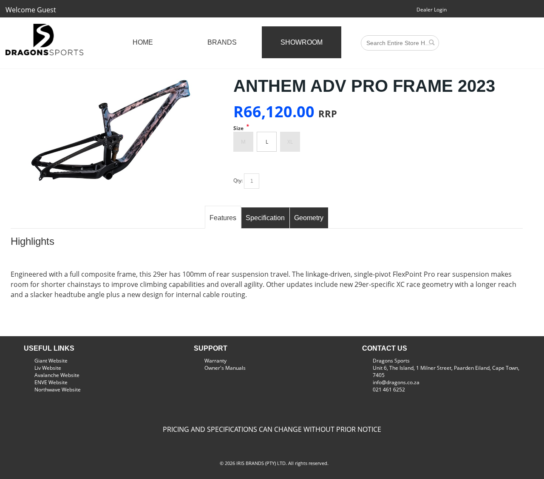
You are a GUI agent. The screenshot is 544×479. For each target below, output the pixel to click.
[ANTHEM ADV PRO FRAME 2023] (111, 80)
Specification (265, 217)
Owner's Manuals (225, 367)
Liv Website (47, 367)
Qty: (238, 180)
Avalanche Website (56, 375)
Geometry (308, 217)
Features (223, 217)
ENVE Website (51, 382)
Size (238, 128)
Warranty (215, 360)
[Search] (431, 42)
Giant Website (51, 360)
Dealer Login (431, 9)
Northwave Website (57, 389)
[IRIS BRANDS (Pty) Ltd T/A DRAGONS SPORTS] (45, 39)
